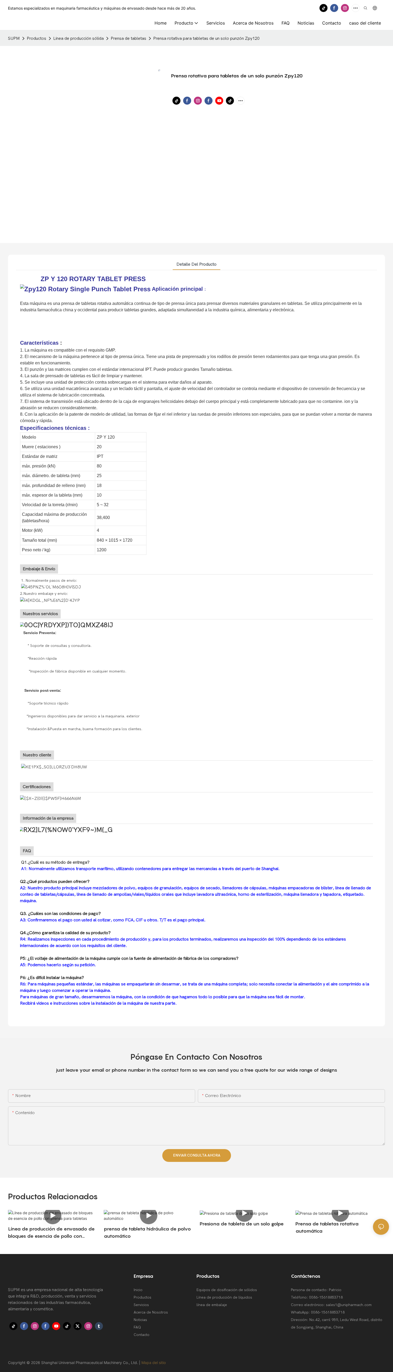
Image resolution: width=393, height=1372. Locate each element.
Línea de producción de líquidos (224, 1297)
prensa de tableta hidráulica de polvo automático (147, 1232)
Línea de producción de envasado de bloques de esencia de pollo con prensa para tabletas (51, 1233)
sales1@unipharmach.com (349, 1305)
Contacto (141, 1334)
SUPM (14, 38)
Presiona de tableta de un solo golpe (242, 1223)
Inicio (138, 1290)
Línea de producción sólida (78, 38)
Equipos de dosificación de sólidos (226, 1290)
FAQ (137, 1327)
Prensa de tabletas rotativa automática (327, 1227)
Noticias (140, 1320)
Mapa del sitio (153, 1362)
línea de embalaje (211, 1305)
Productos (36, 38)
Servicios (141, 1305)
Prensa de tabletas (128, 38)
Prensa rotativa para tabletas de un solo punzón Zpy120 (206, 38)
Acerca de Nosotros (151, 1312)
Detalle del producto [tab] (196, 264)
